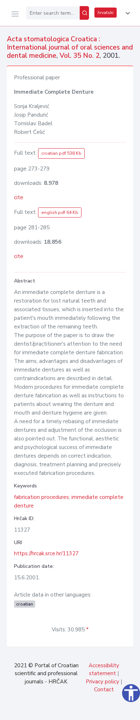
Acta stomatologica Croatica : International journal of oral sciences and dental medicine (70, 47)
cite (18, 197)
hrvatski (105, 12)
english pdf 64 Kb (59, 212)
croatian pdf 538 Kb (61, 153)
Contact (104, 689)
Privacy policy (102, 681)
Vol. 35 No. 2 (79, 55)
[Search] (84, 13)
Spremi (82, 710)
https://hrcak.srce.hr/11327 (46, 553)
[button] (126, 13)
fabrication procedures (41, 497)
